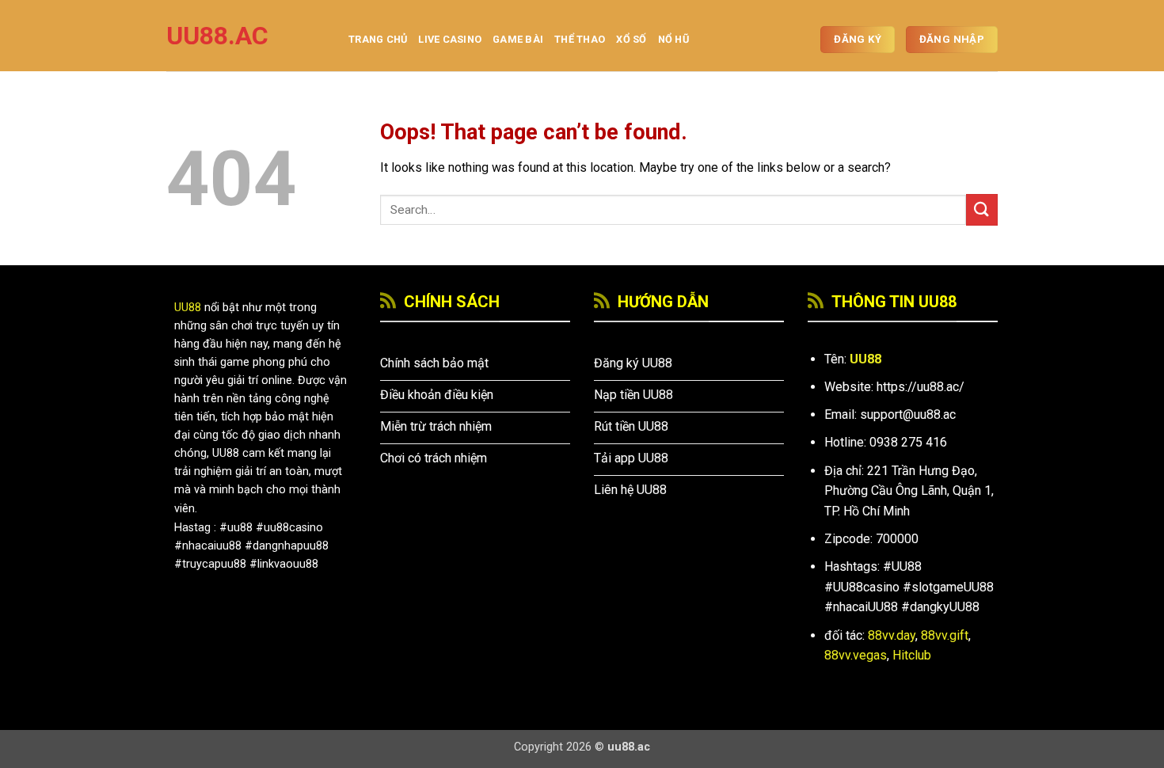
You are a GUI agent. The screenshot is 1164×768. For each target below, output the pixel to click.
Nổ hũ (673, 39)
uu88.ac (217, 35)
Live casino (449, 39)
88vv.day (891, 635)
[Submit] (982, 209)
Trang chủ (377, 39)
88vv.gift (944, 635)
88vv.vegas (855, 655)
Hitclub (911, 655)
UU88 (187, 307)
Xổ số (631, 39)
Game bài (518, 39)
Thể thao (579, 39)
